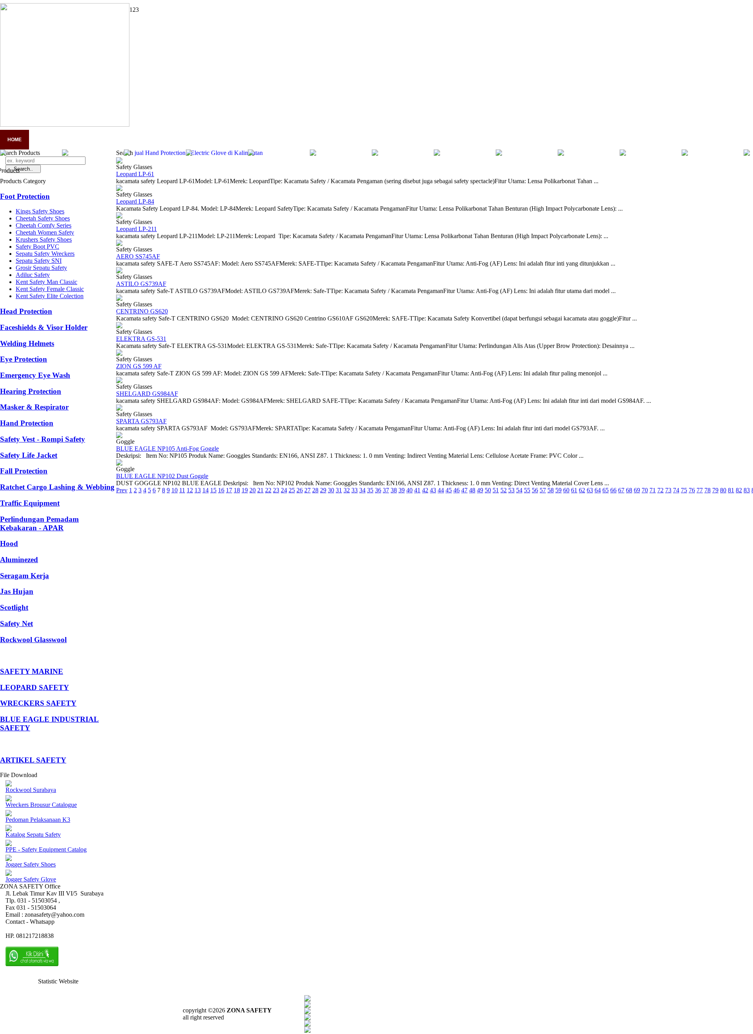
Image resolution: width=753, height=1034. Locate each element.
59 (558, 490)
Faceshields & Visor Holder (43, 327)
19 (245, 490)
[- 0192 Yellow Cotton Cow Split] (375, 153)
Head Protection (26, 311)
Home (14, 139)
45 (449, 490)
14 (205, 490)
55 (527, 490)
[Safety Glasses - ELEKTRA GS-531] (119, 326)
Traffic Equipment (30, 503)
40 (409, 490)
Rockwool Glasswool (33, 639)
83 (747, 490)
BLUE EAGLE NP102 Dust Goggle (162, 476)
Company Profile (59, 139)
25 (292, 490)
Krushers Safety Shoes (44, 239)
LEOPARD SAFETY (34, 687)
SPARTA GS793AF (141, 421)
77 (700, 490)
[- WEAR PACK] (127, 153)
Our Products (282, 139)
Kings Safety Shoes (40, 211)
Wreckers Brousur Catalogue (41, 804)
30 (331, 490)
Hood (9, 543)
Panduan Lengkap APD (126, 139)
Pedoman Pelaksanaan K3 (37, 819)
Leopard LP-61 (135, 174)
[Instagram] (307, 1024)
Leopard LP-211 (136, 229)
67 (621, 490)
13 (198, 490)
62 (582, 490)
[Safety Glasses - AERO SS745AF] (119, 243)
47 (464, 490)
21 (260, 490)
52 (503, 490)
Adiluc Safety (33, 274)
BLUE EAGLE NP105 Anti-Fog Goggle (167, 448)
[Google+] (307, 1012)
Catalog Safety (227, 139)
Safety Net (16, 623)
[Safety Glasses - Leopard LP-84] (119, 189)
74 (676, 490)
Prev (121, 490)
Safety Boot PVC (37, 246)
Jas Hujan (16, 591)
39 (401, 490)
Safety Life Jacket (28, 455)
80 (723, 490)
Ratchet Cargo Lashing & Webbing (57, 487)
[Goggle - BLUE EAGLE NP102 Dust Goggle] (119, 463)
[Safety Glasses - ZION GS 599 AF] (119, 353)
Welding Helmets (27, 343)
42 (425, 490)
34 (362, 490)
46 (456, 490)
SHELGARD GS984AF (147, 393)
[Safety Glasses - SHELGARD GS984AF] (119, 381)
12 (190, 490)
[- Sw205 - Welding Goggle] (747, 153)
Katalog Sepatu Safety (33, 834)
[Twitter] (307, 1005)
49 (480, 490)
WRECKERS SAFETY (38, 703)
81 (731, 490)
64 (598, 490)
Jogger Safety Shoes (30, 864)
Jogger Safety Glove (30, 879)
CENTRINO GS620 (142, 311)
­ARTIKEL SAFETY (33, 760)
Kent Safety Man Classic (46, 282)
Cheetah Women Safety (45, 232)
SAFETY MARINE (31, 671)
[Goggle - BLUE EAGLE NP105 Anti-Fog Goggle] (119, 436)
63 (590, 490)
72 (660, 490)
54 (519, 490)
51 (496, 490)
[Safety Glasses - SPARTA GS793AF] (119, 408)
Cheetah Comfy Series (43, 225)
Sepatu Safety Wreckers (45, 253)
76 (692, 490)
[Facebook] (307, 999)
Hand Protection (26, 423)
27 (307, 490)
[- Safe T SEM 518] (623, 153)
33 (354, 490)
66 (613, 490)
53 (511, 490)
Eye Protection (23, 359)
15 (213, 490)
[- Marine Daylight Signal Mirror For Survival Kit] (313, 153)
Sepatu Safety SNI (39, 260)
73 (668, 490)
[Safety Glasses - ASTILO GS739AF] (119, 271)
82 (739, 490)
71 (652, 490)
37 (386, 490)
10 (174, 490)
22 (268, 490)
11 (182, 490)
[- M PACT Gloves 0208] (499, 153)
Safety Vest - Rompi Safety (42, 439)
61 (574, 490)
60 (566, 490)
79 (715, 490)
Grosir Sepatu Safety (41, 267)
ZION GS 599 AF (139, 366)
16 (221, 490)
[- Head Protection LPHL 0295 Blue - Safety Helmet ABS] (3, 153)
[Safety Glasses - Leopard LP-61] (119, 161)
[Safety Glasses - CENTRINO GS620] (119, 298)
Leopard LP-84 (135, 201)
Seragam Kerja (24, 576)
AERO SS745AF (138, 256)
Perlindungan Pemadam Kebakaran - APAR (39, 523)
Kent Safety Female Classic (50, 289)
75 (684, 490)
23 (276, 490)
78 (707, 490)
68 (629, 490)
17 (229, 490)
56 (535, 490)
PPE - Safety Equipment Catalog (46, 849)
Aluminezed (19, 559)
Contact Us (331, 139)
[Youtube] (307, 1018)
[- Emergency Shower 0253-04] (189, 153)
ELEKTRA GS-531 (141, 338)
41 (417, 490)
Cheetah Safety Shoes (43, 218)
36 (378, 490)
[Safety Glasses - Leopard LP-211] (119, 216)
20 (252, 490)
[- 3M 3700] (65, 153)
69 (637, 490)
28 (315, 490)
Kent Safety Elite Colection (50, 296)
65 (605, 490)
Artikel (181, 139)
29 (323, 490)
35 (370, 490)
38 (394, 490)
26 (299, 490)
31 (339, 490)
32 (347, 490)
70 (645, 490)
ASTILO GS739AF (141, 283)
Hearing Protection (30, 391)
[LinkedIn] (307, 1030)
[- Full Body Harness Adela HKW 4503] (437, 153)
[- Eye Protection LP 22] (685, 153)
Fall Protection (23, 471)
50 (488, 490)
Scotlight (14, 607)
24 (284, 490)
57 (543, 490)
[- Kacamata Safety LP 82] (561, 153)
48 (472, 490)
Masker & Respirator (34, 407)
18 (237, 490)
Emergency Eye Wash (35, 375)
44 (441, 490)
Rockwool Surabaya (30, 789)
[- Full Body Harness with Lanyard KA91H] (251, 153)
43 (433, 490)
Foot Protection (25, 196)
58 (550, 490)
